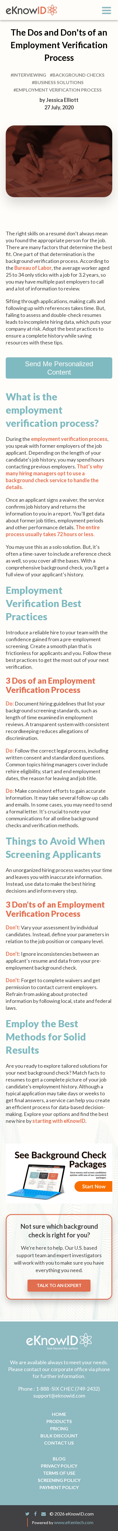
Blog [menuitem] (59, 1458)
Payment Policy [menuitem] (59, 1487)
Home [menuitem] (59, 1414)
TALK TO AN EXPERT (59, 1285)
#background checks (77, 74)
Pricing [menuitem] (59, 1428)
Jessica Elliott (62, 100)
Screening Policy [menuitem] (59, 1480)
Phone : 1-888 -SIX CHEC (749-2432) (59, 1388)
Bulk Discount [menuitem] (59, 1435)
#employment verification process (57, 89)
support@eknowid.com (59, 1395)
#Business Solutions (58, 82)
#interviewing (28, 74)
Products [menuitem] (59, 1421)
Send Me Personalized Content (59, 368)
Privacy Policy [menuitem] (59, 1465)
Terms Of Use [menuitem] (59, 1473)
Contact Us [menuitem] (59, 1442)
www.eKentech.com (73, 1522)
